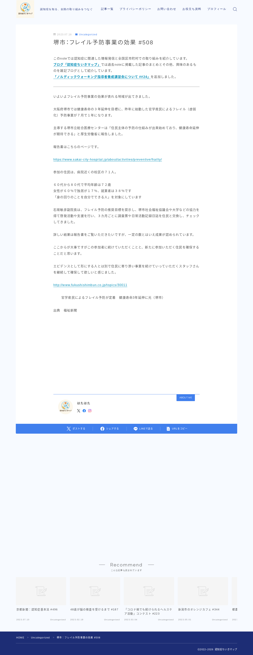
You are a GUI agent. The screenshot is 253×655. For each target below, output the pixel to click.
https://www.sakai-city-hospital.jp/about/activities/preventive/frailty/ (107, 159)
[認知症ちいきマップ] (25, 9)
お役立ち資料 (192, 9)
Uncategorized (88, 34)
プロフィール (217, 9)
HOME (20, 637)
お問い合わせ (167, 9)
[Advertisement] (126, 352)
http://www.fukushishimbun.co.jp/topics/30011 (90, 285)
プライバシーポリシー (135, 9)
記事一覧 (107, 9)
